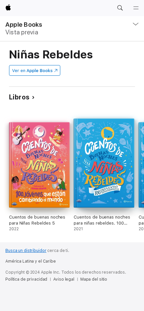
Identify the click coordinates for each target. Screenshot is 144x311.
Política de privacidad (26, 279)
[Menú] (136, 8)
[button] (120, 8)
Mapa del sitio (93, 279)
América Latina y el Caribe (30, 261)
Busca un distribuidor (25, 250)
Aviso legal (63, 279)
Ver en (32, 70)
